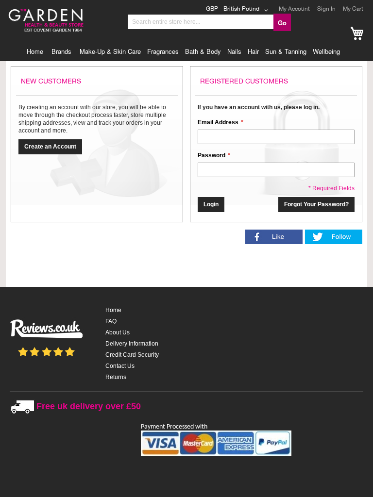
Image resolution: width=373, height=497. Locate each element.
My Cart (353, 8)
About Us (117, 332)
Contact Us (120, 366)
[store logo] (62, 11)
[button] (238, 10)
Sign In (326, 8)
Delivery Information (131, 343)
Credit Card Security (132, 354)
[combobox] (200, 22)
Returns (115, 377)
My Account (294, 8)
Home (113, 310)
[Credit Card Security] (216, 454)
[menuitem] (37, 51)
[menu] (187, 51)
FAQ (111, 321)
